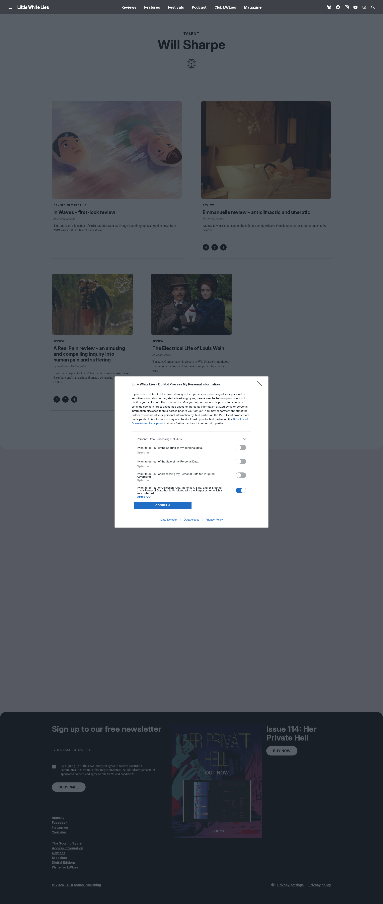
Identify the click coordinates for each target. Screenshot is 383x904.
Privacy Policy (214, 519)
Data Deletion (169, 519)
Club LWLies (225, 7)
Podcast (199, 7)
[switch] (241, 447)
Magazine (253, 7)
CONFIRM (162, 505)
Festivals (176, 7)
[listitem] (191, 439)
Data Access (191, 519)
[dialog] (191, 452)
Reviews (128, 7)
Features (152, 7)
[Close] (260, 384)
